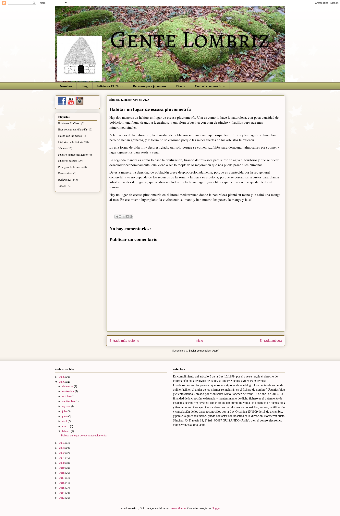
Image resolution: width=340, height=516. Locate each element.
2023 (62, 448)
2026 (62, 377)
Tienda (180, 86)
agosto (66, 406)
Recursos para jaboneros (149, 86)
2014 (62, 492)
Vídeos (62, 186)
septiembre (69, 401)
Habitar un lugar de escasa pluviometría (83, 435)
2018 (62, 472)
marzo (66, 426)
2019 (62, 467)
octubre (66, 396)
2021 (62, 457)
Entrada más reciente (124, 340)
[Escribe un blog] (120, 217)
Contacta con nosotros (210, 86)
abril (65, 421)
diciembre (68, 386)
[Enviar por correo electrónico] (116, 217)
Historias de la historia (70, 142)
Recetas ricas (65, 173)
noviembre (68, 391)
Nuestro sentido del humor (73, 154)
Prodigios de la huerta (70, 167)
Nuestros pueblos (67, 161)
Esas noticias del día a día (72, 129)
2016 (62, 482)
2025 (62, 382)
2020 (62, 463)
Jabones (62, 148)
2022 (62, 453)
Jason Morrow (178, 508)
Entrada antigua (271, 340)
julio (64, 411)
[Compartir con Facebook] (127, 217)
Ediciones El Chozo (110, 86)
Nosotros (66, 86)
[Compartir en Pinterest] (131, 217)
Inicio (199, 340)
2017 (62, 478)
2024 (62, 443)
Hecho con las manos (70, 136)
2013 (62, 497)
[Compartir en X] (124, 217)
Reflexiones (64, 179)
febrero (66, 431)
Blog (84, 86)
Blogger (216, 508)
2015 (62, 487)
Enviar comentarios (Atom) (204, 350)
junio (65, 416)
